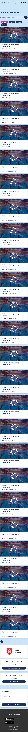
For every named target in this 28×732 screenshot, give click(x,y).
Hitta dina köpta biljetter (14, 668)
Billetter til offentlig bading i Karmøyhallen (11, 45)
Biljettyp (4, 24)
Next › (23, 641)
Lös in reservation (14, 681)
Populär (12, 22)
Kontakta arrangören (15, 704)
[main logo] (6, 3)
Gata (3, 694)
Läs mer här (14, 664)
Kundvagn (15, 2)
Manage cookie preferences (14, 714)
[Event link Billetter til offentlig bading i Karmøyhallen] (14, 35)
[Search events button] (26, 17)
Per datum (4, 22)
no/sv (24, 2)
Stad (3, 699)
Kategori (19, 22)
